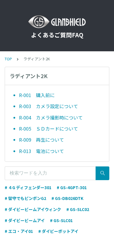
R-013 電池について (41, 150)
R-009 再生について (41, 139)
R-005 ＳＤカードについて (48, 128)
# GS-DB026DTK (67, 198)
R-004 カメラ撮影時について (51, 117)
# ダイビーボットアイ (58, 231)
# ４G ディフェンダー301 (28, 187)
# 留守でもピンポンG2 (25, 198)
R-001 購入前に (37, 95)
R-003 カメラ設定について (51, 106)
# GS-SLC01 (61, 220)
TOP (8, 59)
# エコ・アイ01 (19, 231)
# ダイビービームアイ (25, 220)
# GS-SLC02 (77, 209)
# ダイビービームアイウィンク (33, 209)
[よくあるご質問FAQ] (57, 22)
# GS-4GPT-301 (72, 187)
